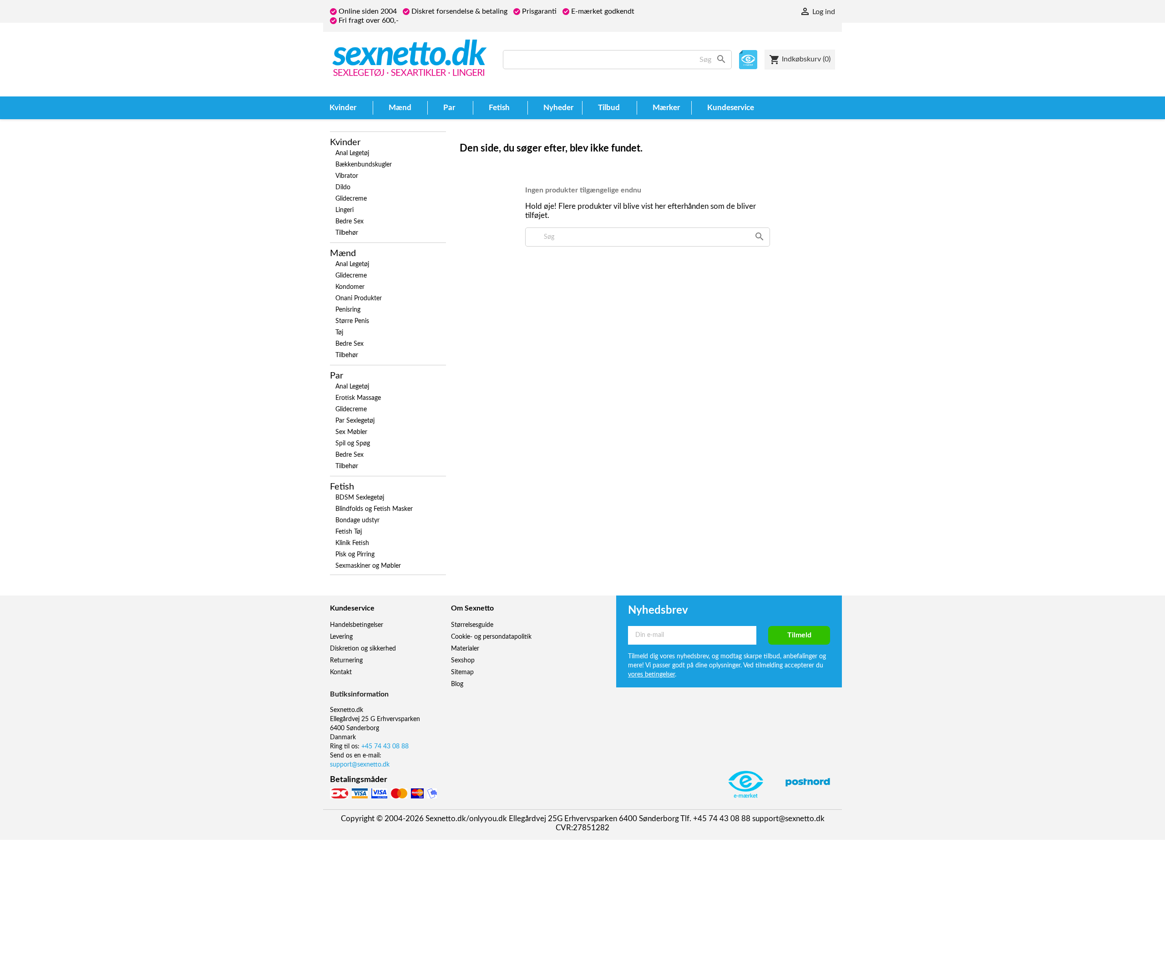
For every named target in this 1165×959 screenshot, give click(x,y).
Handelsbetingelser (356, 625)
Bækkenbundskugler (363, 165)
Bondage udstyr (357, 520)
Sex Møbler (351, 432)
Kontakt (341, 672)
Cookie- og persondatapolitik (491, 637)
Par (336, 375)
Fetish (342, 486)
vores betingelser (651, 674)
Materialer (465, 649)
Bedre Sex (349, 221)
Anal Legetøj (352, 153)
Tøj (339, 332)
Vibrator (346, 176)
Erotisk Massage (358, 398)
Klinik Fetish (352, 543)
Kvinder (345, 142)
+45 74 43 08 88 (385, 746)
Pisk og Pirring (355, 554)
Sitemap (462, 672)
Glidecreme (351, 199)
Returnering (346, 660)
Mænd (343, 253)
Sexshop (463, 660)
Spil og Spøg (352, 443)
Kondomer (350, 287)
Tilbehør (346, 233)
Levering (341, 637)
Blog (457, 684)
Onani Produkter (358, 298)
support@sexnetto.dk (360, 765)
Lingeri (344, 210)
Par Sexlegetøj (355, 421)
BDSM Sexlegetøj (359, 498)
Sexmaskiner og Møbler (368, 566)
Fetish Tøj (348, 532)
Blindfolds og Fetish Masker (374, 509)
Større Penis (352, 321)
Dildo (342, 187)
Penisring (347, 310)
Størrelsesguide (472, 625)
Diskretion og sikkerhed (363, 649)
